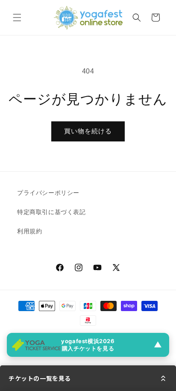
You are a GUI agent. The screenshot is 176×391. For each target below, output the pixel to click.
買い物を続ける (88, 131)
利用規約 (29, 231)
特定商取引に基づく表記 (51, 212)
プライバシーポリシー (48, 192)
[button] (17, 17)
